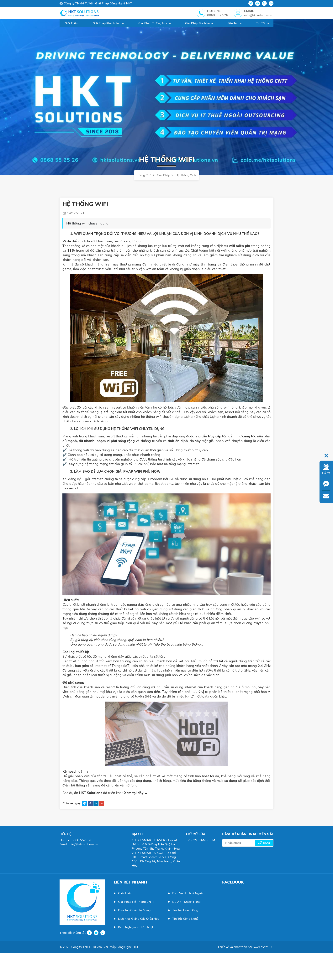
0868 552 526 (81, 840)
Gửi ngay (264, 843)
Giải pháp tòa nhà (197, 23)
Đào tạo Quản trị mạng (134, 910)
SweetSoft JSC (263, 947)
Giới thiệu (71, 23)
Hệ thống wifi (186, 175)
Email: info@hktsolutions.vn (79, 844)
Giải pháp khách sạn (106, 23)
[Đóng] (326, 455)
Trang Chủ (144, 175)
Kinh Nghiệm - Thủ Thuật (135, 927)
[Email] (326, 497)
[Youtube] (257, 3)
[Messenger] (326, 484)
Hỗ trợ (326, 473)
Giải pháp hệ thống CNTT (136, 902)
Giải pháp (164, 175)
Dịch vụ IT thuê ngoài (187, 893)
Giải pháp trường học (152, 23)
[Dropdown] (123, 23)
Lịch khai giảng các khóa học (138, 919)
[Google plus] (271, 3)
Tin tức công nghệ (185, 919)
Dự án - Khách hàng (186, 902)
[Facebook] (250, 3)
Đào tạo (233, 23)
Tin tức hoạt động (185, 910)
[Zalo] (264, 3)
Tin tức (261, 23)
